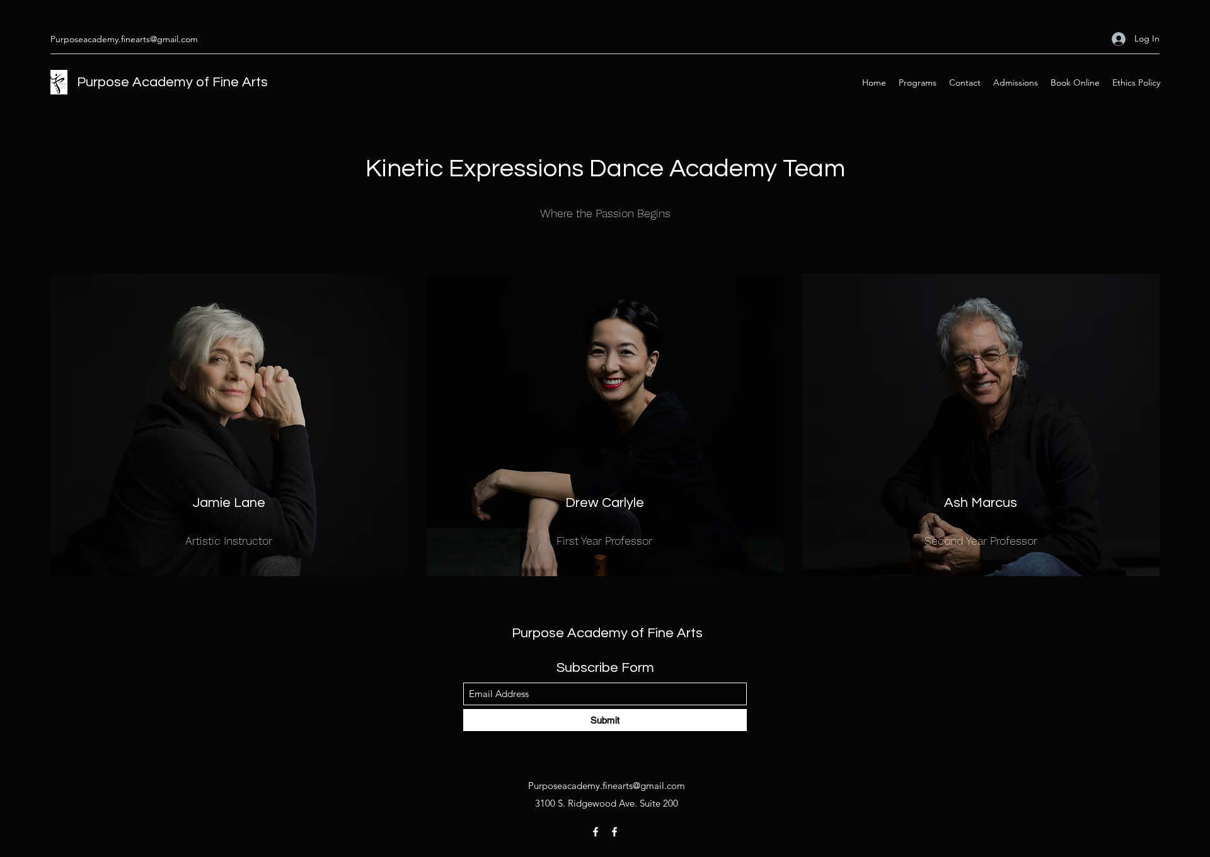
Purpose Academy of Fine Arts (172, 82)
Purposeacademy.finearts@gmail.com (124, 39)
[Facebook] (595, 832)
